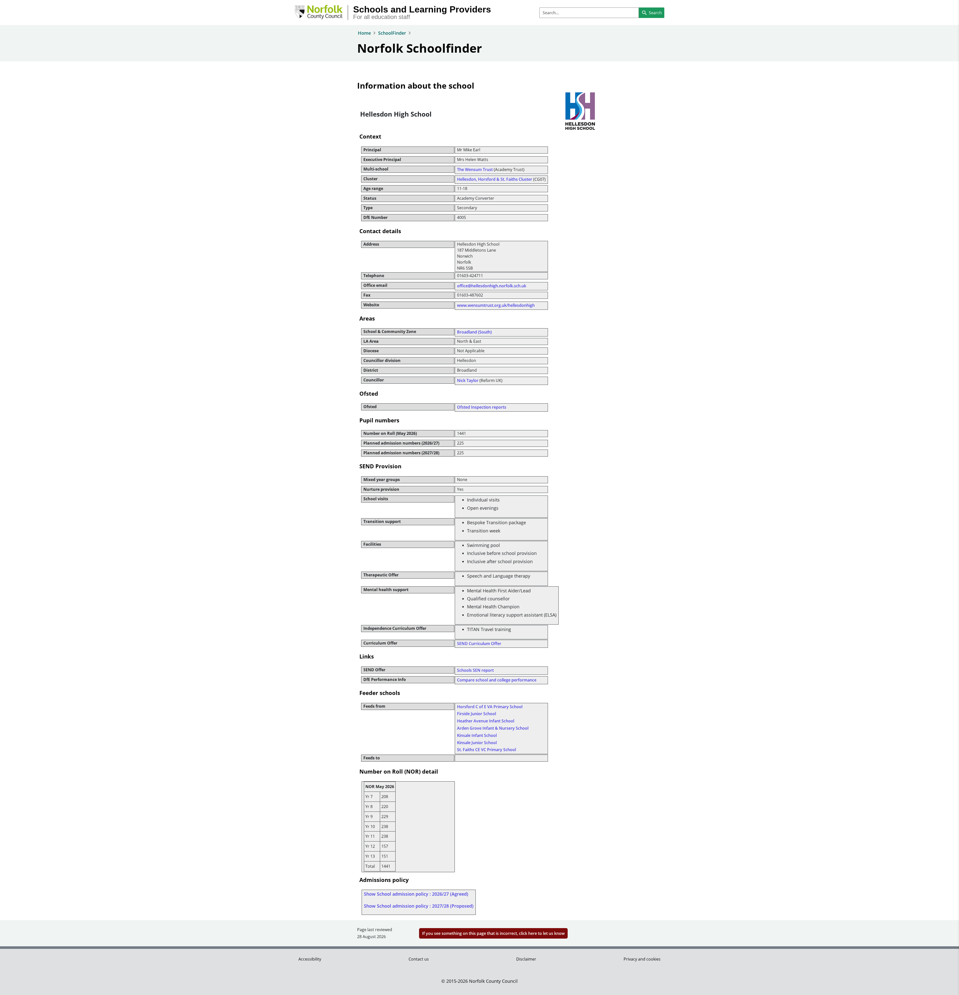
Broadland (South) (474, 332)
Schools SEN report (475, 670)
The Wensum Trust (475, 169)
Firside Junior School (476, 713)
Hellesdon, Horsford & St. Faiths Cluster (494, 179)
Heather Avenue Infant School (485, 721)
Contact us (419, 959)
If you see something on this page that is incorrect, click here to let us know (493, 933)
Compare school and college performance (496, 680)
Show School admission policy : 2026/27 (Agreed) (416, 894)
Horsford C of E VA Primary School (489, 706)
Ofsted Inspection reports (481, 407)
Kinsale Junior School (477, 742)
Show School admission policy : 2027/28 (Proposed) (419, 906)
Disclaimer (526, 959)
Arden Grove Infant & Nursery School (492, 728)
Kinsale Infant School (477, 735)
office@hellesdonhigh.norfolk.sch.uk (491, 286)
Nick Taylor (468, 380)
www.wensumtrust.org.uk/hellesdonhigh (496, 305)
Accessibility (309, 959)
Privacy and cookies (642, 959)
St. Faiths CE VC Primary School (486, 749)
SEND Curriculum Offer (479, 643)
